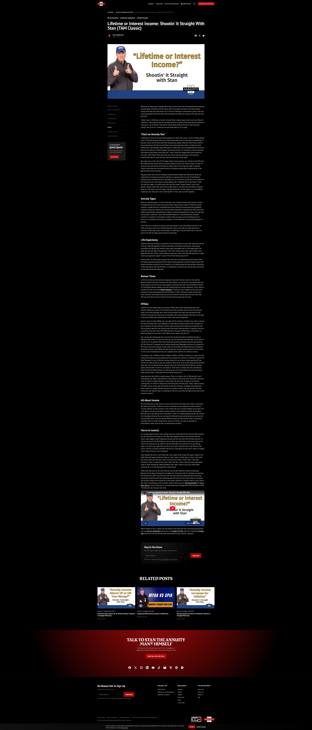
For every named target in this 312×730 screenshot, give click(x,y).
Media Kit (200, 694)
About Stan (159, 4)
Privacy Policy (174, 559)
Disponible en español (164, 694)
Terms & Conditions (112, 717)
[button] (151, 3)
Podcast (180, 694)
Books (179, 700)
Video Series (181, 697)
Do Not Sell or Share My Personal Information (144, 717)
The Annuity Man (191, 483)
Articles (180, 692)
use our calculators (153, 531)
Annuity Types (161, 689)
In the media (181, 702)
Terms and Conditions (163, 559)
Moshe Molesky (166, 290)
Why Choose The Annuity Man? (166, 692)
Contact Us (201, 692)
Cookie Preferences (124, 717)
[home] (101, 4)
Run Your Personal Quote (172, 4)
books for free (178, 531)
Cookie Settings (201, 727)
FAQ (199, 697)
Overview (180, 689)
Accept (192, 727)
